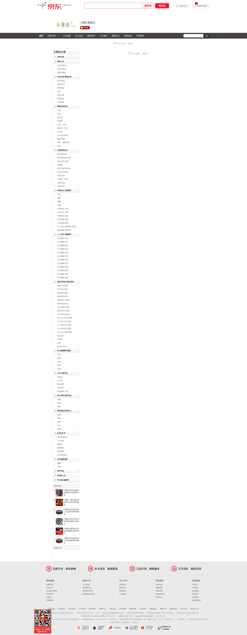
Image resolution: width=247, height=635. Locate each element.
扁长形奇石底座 (63, 311)
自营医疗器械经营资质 (135, 613)
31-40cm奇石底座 (64, 325)
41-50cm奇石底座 (64, 329)
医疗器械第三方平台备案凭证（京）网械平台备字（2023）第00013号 (146, 619)
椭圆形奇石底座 (63, 300)
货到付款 (122, 585)
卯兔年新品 (61, 69)
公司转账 (122, 594)
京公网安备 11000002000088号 (61, 613)
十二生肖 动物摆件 (64, 234)
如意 (59, 194)
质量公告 (163, 609)
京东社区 (143, 609)
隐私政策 (173, 609)
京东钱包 (125, 622)
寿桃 (59, 403)
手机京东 (112, 609)
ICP (97, 613)
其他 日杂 (61, 186)
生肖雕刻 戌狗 (62, 274)
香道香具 (91, 36)
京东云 (135, 622)
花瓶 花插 (61, 183)
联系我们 (61, 609)
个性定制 (67, 36)
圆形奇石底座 (62, 304)
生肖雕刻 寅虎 (62, 245)
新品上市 (60, 61)
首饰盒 (60, 377)
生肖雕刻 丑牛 (62, 242)
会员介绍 (49, 588)
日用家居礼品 (62, 150)
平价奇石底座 (62, 289)
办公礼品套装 (62, 135)
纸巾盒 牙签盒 (62, 172)
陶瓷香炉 (60, 448)
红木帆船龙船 (62, 459)
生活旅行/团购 (51, 591)
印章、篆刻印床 (63, 142)
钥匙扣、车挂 (62, 128)
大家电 (48, 597)
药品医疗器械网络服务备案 (113, 613)
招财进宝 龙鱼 (62, 216)
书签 (59, 110)
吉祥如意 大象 (62, 209)
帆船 (59, 463)
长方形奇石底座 (63, 307)
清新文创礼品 (62, 106)
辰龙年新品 (61, 65)
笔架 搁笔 (61, 81)
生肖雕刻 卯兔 (62, 249)
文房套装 (60, 102)
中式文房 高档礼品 (64, 77)
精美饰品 (128, 36)
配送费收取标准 (89, 594)
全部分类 (51, 36)
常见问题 (49, 594)
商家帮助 (92, 609)
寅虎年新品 (61, 73)
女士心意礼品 (62, 373)
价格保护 (159, 588)
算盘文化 (60, 99)
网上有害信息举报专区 (131, 627)
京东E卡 (195, 594)
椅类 (59, 358)
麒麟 (59, 202)
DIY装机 (195, 588)
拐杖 (59, 407)
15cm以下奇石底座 (64, 318)
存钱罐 (60, 165)
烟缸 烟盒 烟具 (63, 161)
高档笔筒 (60, 88)
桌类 (59, 355)
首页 (41, 36)
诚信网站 (115, 627)
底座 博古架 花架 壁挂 (65, 282)
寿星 (59, 399)
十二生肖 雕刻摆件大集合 (67, 227)
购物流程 (49, 585)
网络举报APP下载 (147, 627)
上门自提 (86, 585)
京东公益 (183, 609)
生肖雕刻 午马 (62, 260)
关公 (59, 425)
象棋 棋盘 (61, 139)
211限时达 (87, 588)
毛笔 (59, 91)
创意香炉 (60, 451)
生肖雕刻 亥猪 (62, 278)
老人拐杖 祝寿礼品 (64, 395)
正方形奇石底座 (63, 314)
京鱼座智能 (196, 600)
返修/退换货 (160, 594)
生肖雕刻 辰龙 (62, 253)
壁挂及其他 (61, 346)
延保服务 (195, 591)
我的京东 (183, 6)
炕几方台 (60, 336)
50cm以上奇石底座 (64, 332)
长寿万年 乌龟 (62, 212)
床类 (59, 362)
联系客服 (49, 600)
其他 (59, 369)
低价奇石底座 (62, 286)
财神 (59, 422)
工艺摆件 (103, 36)
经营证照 (112, 619)
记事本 (60, 121)
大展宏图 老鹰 (62, 223)
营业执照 (181, 619)
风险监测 (153, 609)
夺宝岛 (194, 585)
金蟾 (59, 205)
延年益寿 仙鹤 (62, 219)
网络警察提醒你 (99, 627)
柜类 (59, 365)
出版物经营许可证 (125, 616)
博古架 (60, 339)
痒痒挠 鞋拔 (61, 154)
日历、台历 (61, 125)
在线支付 (122, 588)
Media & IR (194, 609)
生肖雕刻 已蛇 (62, 256)
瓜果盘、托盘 (62, 179)
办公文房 (79, 36)
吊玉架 (60, 381)
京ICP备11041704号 (85, 613)
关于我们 (51, 609)
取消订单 (159, 597)
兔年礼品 (60, 471)
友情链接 (122, 609)
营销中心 (102, 609)
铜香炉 (60, 444)
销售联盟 (132, 609)
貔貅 (59, 198)
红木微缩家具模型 (64, 351)
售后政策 (159, 585)
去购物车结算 (202, 6)
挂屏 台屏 (61, 176)
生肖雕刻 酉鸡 (62, 270)
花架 (59, 343)
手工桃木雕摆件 (63, 480)
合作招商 (82, 609)
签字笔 (60, 117)
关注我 (85, 28)
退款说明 (159, 591)
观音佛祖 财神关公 (64, 230)
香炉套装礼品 (62, 437)
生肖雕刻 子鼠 (62, 238)
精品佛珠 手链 (62, 391)
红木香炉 (60, 441)
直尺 (59, 146)
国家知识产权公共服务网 (163, 627)
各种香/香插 (61, 455)
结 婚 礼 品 (61, 475)
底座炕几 (116, 36)
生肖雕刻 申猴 (62, 267)
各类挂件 (60, 384)
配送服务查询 (88, 591)
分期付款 (122, 591)
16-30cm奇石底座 (64, 321)
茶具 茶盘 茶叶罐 (63, 168)
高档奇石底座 (62, 296)
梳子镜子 (60, 388)
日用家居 (140, 36)
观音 (59, 415)
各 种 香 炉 (61, 433)
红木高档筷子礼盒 (64, 158)
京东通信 (195, 597)
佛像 (59, 418)
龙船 (59, 467)
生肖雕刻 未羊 (62, 263)
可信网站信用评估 (83, 627)
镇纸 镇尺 (61, 84)
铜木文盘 (60, 95)
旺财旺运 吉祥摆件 (64, 190)
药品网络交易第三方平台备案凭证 (160, 613)
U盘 (58, 114)
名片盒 (60, 132)
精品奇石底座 (62, 293)
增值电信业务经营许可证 (198, 619)
